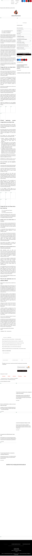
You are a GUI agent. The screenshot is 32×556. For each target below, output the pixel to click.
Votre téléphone (19, 30)
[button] (13, 0)
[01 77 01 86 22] (6, 542)
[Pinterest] (31, 1)
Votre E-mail (18, 33)
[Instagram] (29, 1)
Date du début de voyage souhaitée (22, 39)
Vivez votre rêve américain (4, 316)
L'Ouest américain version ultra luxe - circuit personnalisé (12, 339)
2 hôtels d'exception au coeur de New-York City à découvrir (12, 346)
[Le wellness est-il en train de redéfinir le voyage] (8, 516)
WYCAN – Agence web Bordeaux (21, 553)
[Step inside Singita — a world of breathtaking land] (24, 507)
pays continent (5, 39)
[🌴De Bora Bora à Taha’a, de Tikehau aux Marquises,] (24, 476)
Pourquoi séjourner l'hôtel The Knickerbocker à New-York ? (12, 344)
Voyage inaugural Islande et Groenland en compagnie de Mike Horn (7, 453)
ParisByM (18, 68)
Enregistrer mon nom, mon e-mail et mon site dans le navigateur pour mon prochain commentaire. (14, 364)
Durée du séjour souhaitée (20, 42)
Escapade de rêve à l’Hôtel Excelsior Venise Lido (7, 435)
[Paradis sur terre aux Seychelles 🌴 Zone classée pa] (8, 531)
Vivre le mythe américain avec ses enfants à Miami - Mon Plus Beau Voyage (15, 348)
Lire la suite (2, 411)
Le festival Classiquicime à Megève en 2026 (23, 423)
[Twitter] (24, 1)
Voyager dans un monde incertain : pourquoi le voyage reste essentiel (24, 393)
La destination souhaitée (20, 36)
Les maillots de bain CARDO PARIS (23, 67)
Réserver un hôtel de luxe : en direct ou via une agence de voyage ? (8, 404)
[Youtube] (27, 1)
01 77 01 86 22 (5, 544)
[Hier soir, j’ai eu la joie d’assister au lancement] (8, 485)
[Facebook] (22, 1)
